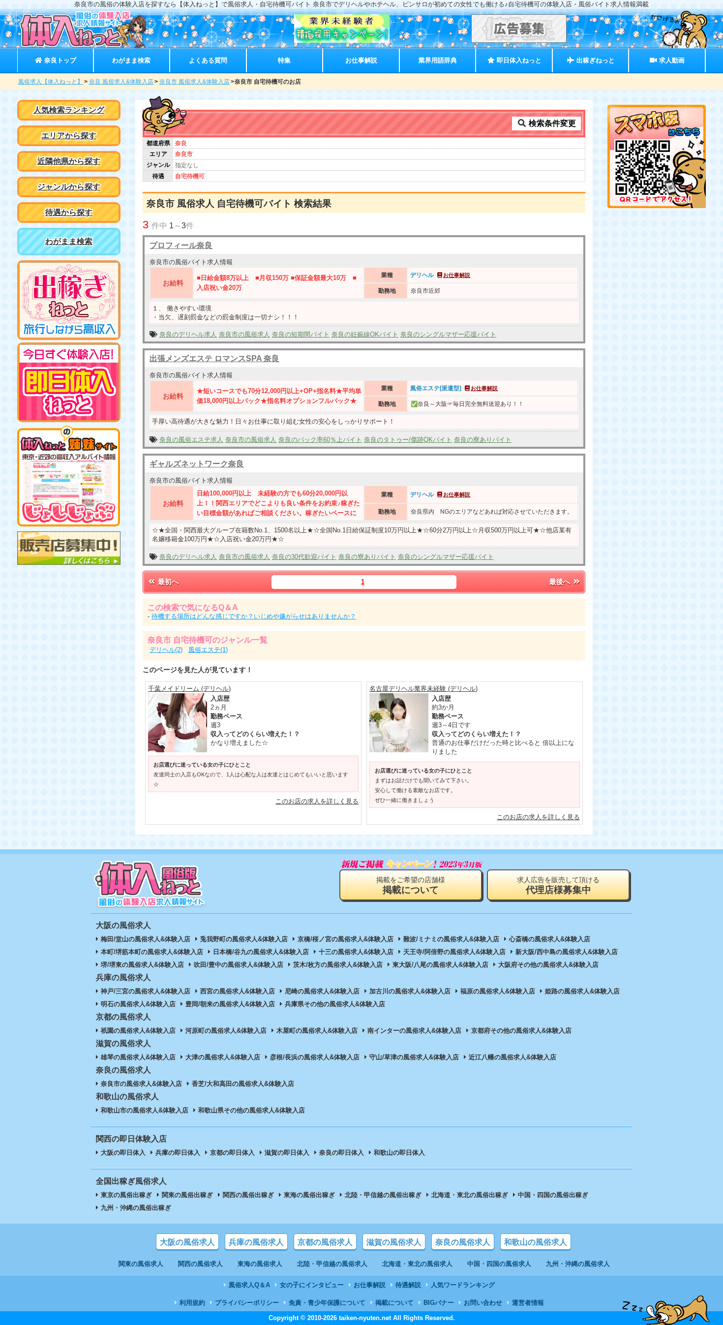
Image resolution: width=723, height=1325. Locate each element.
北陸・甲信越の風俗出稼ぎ (383, 1195)
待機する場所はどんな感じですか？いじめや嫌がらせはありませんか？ (253, 616)
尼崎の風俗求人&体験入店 (322, 991)
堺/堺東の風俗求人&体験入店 (142, 964)
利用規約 (192, 1302)
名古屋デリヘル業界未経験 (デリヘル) (423, 688)
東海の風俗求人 (260, 1263)
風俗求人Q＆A (249, 1285)
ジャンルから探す (68, 187)
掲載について (394, 1302)
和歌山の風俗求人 (535, 1242)
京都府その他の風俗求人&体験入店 (521, 1030)
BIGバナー (438, 1302)
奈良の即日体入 (341, 1152)
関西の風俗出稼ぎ (248, 1195)
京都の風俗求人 (325, 1242)
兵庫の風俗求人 (256, 1242)
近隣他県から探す (68, 161)
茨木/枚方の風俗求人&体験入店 (338, 964)
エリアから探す (68, 135)
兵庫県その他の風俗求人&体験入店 (335, 1004)
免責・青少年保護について (327, 1302)
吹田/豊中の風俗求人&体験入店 (238, 964)
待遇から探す (68, 212)
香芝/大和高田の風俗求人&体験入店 (243, 1083)
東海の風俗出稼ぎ (309, 1195)
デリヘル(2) (166, 649)
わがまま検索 (131, 60)
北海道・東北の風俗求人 (417, 1263)
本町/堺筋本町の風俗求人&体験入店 (152, 951)
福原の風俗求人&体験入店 (497, 991)
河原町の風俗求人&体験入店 (226, 1030)
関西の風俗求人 (200, 1263)
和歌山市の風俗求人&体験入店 (144, 1110)
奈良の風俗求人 (462, 1242)
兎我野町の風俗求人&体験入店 (244, 939)
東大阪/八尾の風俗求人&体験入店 (440, 964)
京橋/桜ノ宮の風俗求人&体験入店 (345, 939)
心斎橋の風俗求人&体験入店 (549, 939)
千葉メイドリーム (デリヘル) (189, 688)
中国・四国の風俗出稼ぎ (553, 1195)
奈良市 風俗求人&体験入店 (194, 81)
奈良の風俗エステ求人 (191, 439)
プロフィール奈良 (181, 245)
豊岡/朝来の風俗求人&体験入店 (230, 1004)
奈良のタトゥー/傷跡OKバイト (408, 439)
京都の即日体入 (232, 1152)
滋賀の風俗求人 (394, 1242)
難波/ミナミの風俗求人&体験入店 (451, 939)
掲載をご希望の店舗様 (410, 885)
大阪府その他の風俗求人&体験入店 (548, 964)
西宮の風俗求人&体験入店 (237, 991)
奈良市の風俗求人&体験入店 (141, 1083)
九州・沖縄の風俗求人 (578, 1263)
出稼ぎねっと (594, 60)
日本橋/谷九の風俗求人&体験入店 (261, 951)
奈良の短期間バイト (301, 334)
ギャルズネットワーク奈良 (197, 464)
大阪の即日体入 (123, 1152)
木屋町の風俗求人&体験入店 (317, 1030)
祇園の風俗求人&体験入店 (138, 1030)
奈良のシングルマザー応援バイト (448, 334)
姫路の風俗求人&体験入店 (582, 991)
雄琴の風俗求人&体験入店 (138, 1057)
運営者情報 (528, 1302)
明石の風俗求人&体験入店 (138, 1004)
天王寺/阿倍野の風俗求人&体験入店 (454, 951)
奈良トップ (59, 60)
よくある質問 (208, 60)
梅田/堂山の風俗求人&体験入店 (145, 939)
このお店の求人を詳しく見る (317, 801)
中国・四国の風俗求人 (499, 1263)
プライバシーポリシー (247, 1302)
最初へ (167, 581)
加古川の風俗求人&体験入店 (410, 991)
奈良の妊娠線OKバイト (364, 334)
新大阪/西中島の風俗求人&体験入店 (566, 951)
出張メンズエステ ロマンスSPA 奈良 (214, 358)
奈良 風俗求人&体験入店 (121, 81)
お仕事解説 (361, 60)
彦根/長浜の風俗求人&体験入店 (315, 1057)
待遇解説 (408, 1285)
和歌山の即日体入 (399, 1152)
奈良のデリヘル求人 (188, 334)
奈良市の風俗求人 (244, 334)
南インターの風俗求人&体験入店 (414, 1030)
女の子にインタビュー (312, 1285)
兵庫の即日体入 (177, 1152)
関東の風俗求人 (141, 1263)
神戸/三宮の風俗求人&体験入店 (145, 991)
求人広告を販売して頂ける (558, 885)
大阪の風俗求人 (187, 1242)
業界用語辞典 (438, 60)
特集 (284, 60)
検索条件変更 (551, 123)
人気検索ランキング (68, 110)
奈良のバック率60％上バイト (320, 439)
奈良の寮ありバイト (483, 439)
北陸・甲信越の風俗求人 (332, 1263)
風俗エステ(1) (208, 649)
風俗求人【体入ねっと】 (50, 81)
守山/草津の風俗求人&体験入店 (414, 1057)
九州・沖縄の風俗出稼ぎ (136, 1207)
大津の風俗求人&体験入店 (222, 1057)
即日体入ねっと (518, 60)
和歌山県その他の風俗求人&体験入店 (251, 1110)
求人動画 (671, 60)
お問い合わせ (483, 1302)
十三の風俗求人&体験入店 (356, 951)
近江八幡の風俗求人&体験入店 (512, 1057)
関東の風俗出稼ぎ (187, 1195)
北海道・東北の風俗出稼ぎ (469, 1195)
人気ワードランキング (463, 1285)
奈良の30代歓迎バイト (304, 556)
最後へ (560, 581)
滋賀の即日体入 (287, 1152)
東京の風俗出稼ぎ (126, 1195)
